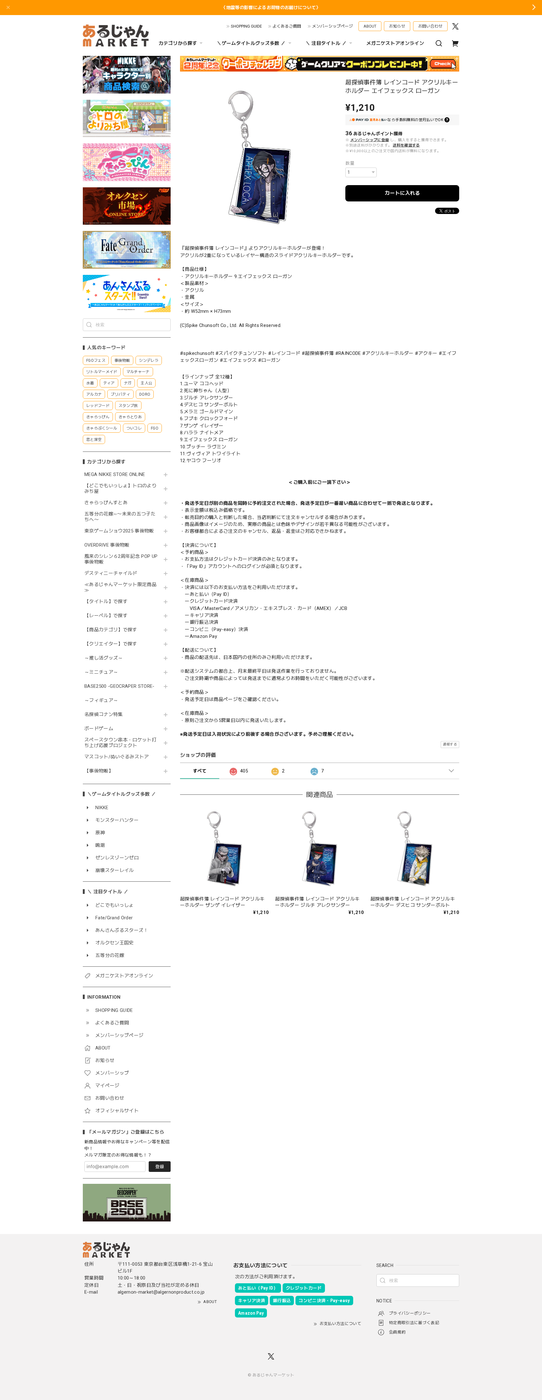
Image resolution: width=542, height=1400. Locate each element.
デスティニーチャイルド (110, 573)
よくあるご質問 (287, 26)
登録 (159, 1166)
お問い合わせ (430, 26)
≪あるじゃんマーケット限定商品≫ (120, 587)
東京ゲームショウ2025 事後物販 (121, 531)
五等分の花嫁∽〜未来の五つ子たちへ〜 (120, 516)
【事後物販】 (98, 771)
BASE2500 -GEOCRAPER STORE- (119, 686)
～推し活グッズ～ (103, 658)
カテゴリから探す (178, 43)
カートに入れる (402, 193)
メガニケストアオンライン (395, 43)
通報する (450, 744)
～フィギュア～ (101, 700)
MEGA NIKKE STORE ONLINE (114, 474)
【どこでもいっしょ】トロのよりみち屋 (120, 488)
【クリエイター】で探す (110, 644)
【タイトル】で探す (106, 601)
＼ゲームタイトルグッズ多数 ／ (251, 43)
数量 (349, 163)
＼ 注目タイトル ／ (326, 43)
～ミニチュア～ (101, 672)
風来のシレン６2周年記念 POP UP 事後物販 (120, 559)
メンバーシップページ (332, 26)
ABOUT (370, 26)
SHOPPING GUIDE (246, 26)
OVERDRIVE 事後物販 (107, 545)
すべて (199, 770)
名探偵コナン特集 (103, 714)
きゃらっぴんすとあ (106, 502)
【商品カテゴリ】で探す (110, 630)
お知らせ (397, 26)
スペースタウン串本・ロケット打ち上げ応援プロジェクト (120, 742)
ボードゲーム (98, 728)
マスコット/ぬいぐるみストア (116, 757)
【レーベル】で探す (106, 615)
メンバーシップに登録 (369, 140)
